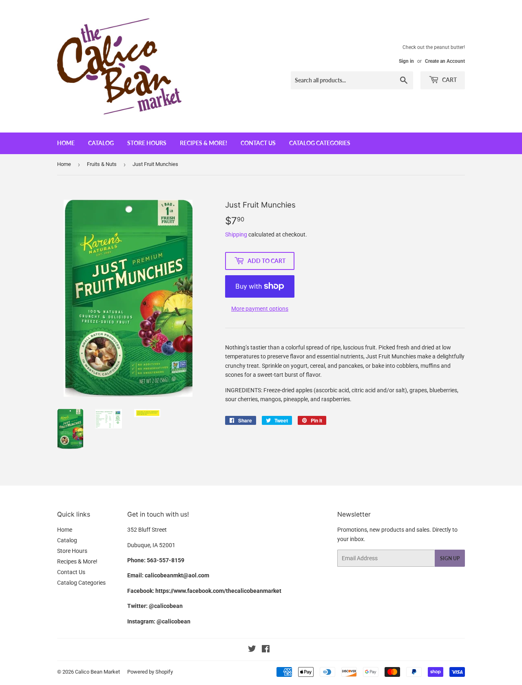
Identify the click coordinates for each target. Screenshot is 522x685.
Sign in (406, 61)
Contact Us (258, 142)
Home (66, 142)
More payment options (259, 308)
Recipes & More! (203, 142)
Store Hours (146, 142)
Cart (449, 79)
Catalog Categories (319, 142)
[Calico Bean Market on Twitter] (252, 650)
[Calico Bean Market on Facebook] (265, 650)
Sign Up (450, 558)
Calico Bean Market (97, 672)
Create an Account (445, 61)
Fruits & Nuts (102, 164)
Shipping (236, 234)
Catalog (101, 142)
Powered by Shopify (150, 672)
